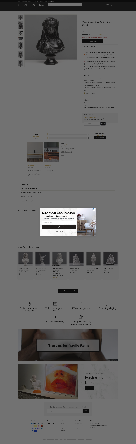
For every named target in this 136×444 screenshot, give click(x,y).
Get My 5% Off (59, 227)
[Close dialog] (94, 209)
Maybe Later (59, 231)
